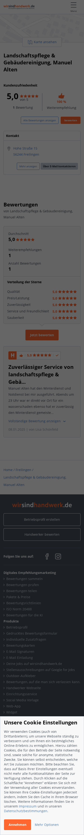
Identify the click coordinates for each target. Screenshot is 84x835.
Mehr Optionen (47, 824)
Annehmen (17, 824)
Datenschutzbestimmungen (25, 811)
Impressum (28, 806)
